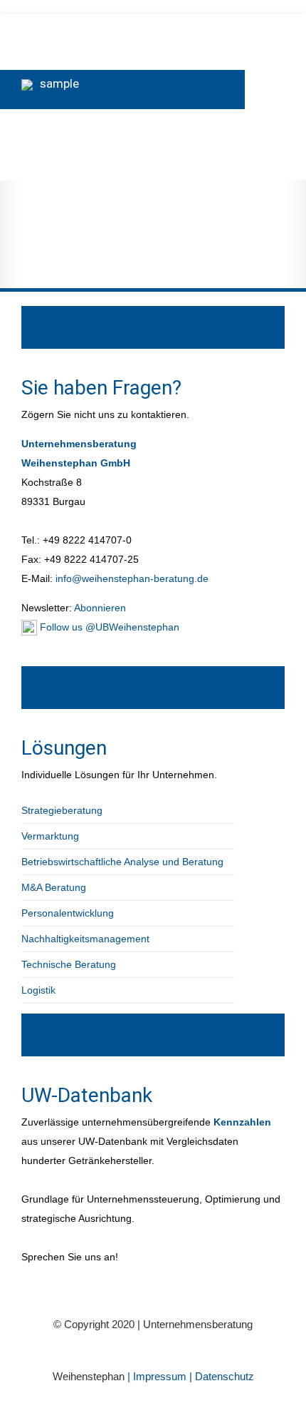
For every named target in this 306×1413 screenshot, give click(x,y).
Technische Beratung (68, 964)
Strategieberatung (61, 810)
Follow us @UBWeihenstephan (108, 627)
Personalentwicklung (67, 913)
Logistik (38, 990)
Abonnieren (99, 607)
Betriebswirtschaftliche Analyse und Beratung (122, 861)
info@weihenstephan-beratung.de (132, 578)
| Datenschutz (221, 1376)
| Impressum (158, 1376)
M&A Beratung (53, 887)
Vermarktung (50, 836)
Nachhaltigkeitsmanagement (85, 938)
